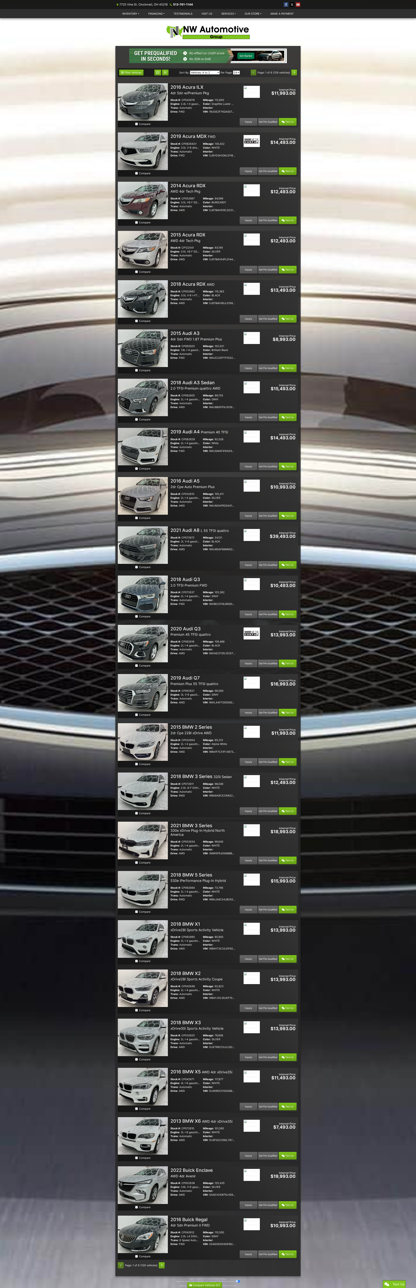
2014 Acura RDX (188, 188)
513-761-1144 (183, 4)
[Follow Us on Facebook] (286, 4)
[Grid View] (157, 72)
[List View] (165, 72)
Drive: (174, 111)
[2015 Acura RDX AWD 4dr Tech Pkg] (143, 249)
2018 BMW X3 (196, 1025)
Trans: (174, 107)
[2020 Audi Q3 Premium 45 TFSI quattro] (143, 643)
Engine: (175, 103)
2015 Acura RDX (187, 237)
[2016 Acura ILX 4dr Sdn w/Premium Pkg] (143, 101)
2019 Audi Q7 (194, 680)
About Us (199, 1279)
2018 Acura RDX (192, 284)
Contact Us (209, 1279)
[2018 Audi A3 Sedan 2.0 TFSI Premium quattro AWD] (143, 397)
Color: (207, 103)
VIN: (205, 111)
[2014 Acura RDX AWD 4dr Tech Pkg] (143, 200)
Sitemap (213, 1281)
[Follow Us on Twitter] (292, 4)
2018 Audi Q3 (188, 582)
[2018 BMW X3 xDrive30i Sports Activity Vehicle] (143, 1037)
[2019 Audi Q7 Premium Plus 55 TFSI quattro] (143, 692)
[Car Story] (251, 100)
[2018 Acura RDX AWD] (143, 298)
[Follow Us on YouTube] (298, 4)
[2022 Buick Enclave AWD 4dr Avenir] (143, 1184)
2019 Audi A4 (199, 432)
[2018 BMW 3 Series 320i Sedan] (143, 791)
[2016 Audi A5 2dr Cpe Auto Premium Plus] (143, 495)
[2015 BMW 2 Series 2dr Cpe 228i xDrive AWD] (143, 741)
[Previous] (253, 72)
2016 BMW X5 (201, 1071)
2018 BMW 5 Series (198, 877)
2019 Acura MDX (192, 136)
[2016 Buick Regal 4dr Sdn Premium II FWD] (143, 1234)
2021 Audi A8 (199, 530)
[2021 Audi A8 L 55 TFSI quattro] (143, 544)
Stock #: (175, 100)
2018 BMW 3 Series (201, 776)
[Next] (294, 72)
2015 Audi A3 (196, 336)
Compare (144, 124)
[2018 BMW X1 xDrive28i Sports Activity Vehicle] (143, 938)
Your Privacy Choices (226, 1281)
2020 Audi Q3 (190, 631)
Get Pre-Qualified (268, 121)
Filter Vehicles (133, 72)
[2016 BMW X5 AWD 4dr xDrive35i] (143, 1086)
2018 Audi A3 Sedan (195, 385)
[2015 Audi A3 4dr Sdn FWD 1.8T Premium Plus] (143, 348)
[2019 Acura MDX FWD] (143, 151)
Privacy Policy (220, 1279)
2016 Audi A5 (192, 483)
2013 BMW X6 (201, 1121)
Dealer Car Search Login (185, 1281)
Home (192, 1279)
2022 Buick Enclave (191, 1172)
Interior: (208, 107)
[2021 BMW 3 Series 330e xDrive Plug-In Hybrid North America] (143, 840)
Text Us (289, 121)
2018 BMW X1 (196, 926)
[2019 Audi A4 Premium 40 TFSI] (143, 446)
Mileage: (208, 100)
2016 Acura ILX (189, 89)
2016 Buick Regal (190, 1222)
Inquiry (248, 121)
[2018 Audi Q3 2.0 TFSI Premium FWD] (143, 594)
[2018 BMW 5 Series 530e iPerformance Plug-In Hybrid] (143, 889)
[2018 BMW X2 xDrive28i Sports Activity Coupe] (143, 988)
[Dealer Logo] (208, 32)
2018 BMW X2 (196, 976)
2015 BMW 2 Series (191, 729)
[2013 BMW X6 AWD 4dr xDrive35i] (143, 1135)
